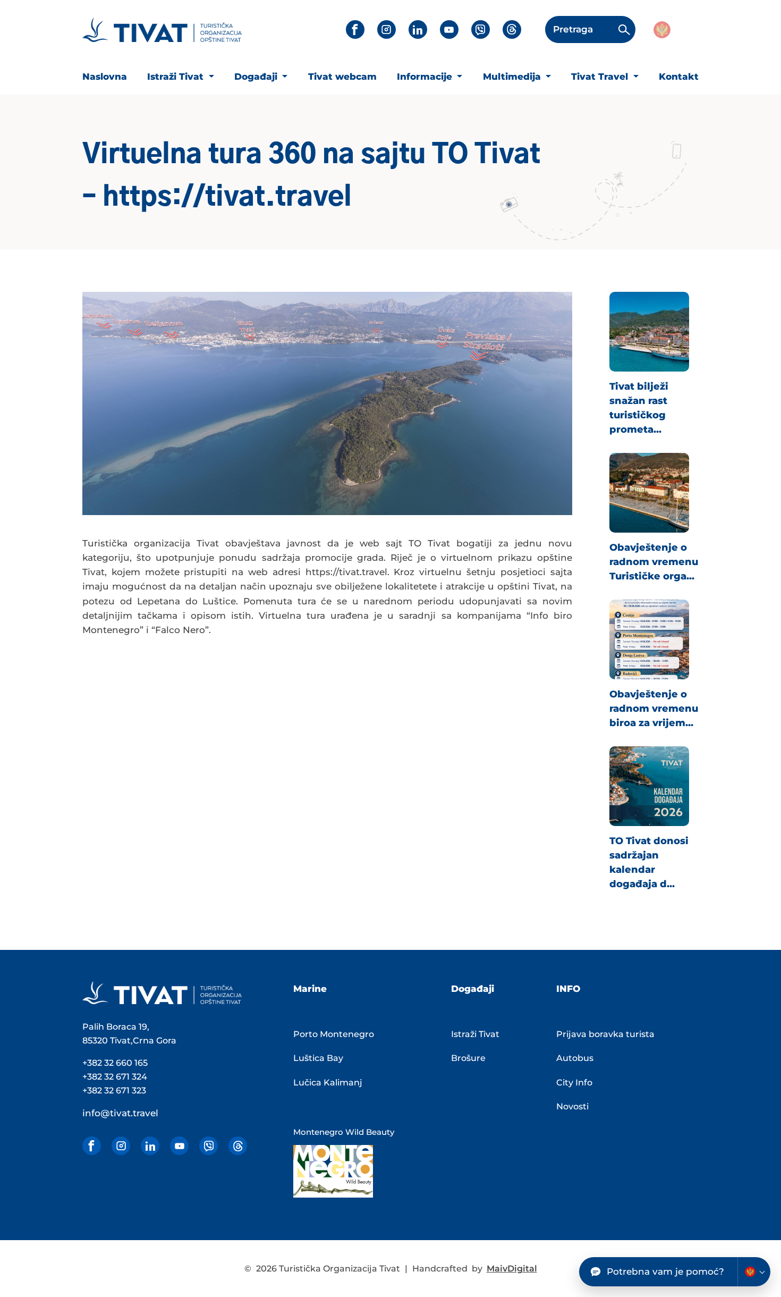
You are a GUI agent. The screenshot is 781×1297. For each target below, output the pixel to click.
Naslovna (104, 76)
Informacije (426, 76)
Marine (310, 988)
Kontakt (679, 76)
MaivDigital (512, 1269)
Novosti (572, 1106)
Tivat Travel (601, 76)
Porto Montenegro (333, 1034)
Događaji (257, 76)
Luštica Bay (318, 1058)
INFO (568, 988)
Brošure (468, 1058)
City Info (574, 1082)
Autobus (574, 1058)
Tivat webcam (342, 76)
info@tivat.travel (120, 1113)
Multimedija (513, 76)
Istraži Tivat (176, 76)
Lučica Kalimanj (327, 1082)
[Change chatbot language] (753, 1271)
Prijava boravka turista (605, 1034)
